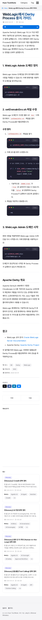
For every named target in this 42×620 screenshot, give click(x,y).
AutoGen (33, 494)
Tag (32, 3)
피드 (11, 608)
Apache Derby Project (29, 345)
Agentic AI (14, 494)
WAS (14, 369)
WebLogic (27, 365)
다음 (30, 398)
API (31, 585)
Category (24, 3)
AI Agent (23, 494)
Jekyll (27, 613)
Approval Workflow (21, 559)
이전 (11, 398)
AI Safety (9, 559)
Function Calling (11, 588)
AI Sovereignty (10, 527)
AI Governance (24, 524)
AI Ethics (13, 524)
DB (11, 365)
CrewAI (8, 498)
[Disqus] (21, 437)
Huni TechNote (9, 3)
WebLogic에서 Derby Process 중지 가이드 (19, 16)
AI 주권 (21, 527)
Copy (34, 87)
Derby (18, 365)
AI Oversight (25, 555)
